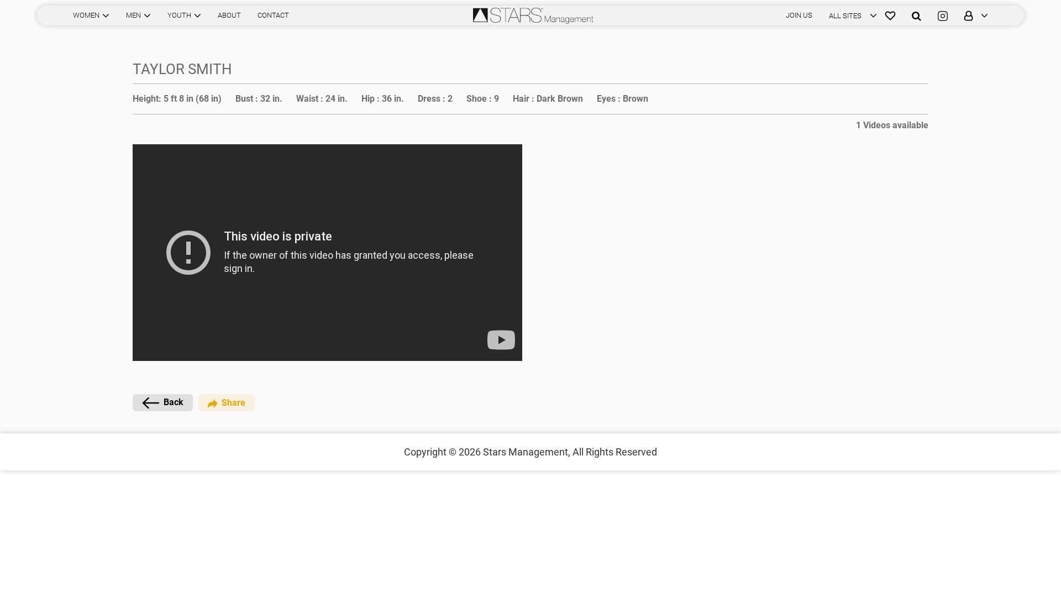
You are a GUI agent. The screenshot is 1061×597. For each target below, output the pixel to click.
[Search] (916, 15)
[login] (972, 15)
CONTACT (273, 15)
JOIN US (799, 15)
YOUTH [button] (179, 15)
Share (233, 402)
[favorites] (890, 15)
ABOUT (229, 15)
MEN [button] (133, 15)
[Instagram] (942, 15)
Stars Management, (526, 452)
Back (173, 402)
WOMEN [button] (86, 15)
